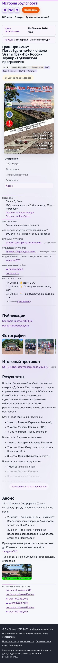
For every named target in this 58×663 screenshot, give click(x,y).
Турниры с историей (37, 17)
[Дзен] (16, 9)
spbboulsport (16, 269)
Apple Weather (23, 301)
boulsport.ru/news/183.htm (20, 607)
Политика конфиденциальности (18, 641)
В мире (19, 17)
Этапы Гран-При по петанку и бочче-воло (24, 242)
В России (7, 17)
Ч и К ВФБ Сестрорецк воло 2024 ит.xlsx (27, 367)
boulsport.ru (12, 273)
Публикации (12, 163)
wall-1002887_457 (18, 611)
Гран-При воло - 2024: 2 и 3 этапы (18, 71)
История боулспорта (19, 3)
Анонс (9, 185)
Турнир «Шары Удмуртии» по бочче (22, 251)
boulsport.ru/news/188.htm (17, 321)
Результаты (12, 180)
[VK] (10, 9)
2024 (5, 67)
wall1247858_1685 (18, 603)
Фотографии (12, 169)
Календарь (30, 9)
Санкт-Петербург (20, 67)
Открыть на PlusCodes (18, 216)
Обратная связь (43, 641)
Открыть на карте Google (20, 212)
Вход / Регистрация (12, 645)
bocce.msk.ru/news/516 (15, 325)
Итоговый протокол (17, 174)
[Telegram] (4, 9)
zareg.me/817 (13, 260)
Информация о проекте (41, 629)
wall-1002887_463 (18, 598)
